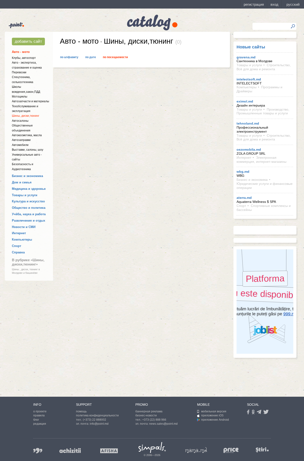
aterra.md (244, 198)
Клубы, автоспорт (24, 58)
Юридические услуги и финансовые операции (265, 186)
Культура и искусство (28, 201)
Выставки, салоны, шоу (27, 149)
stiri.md (262, 450)
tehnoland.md (248, 123)
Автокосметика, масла (27, 135)
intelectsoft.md (249, 79)
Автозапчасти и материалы (30, 101)
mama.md (196, 450)
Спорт (16, 246)
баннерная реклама (148, 411)
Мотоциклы (19, 96)
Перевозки (19, 72)
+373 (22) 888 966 (154, 419)
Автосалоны (20, 120)
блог (36, 419)
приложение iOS (212, 415)
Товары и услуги (24, 195)
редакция (39, 423)
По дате (90, 57)
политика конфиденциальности (97, 415)
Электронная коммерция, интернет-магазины (261, 159)
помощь (81, 411)
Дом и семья (22, 182)
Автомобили (20, 145)
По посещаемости (115, 57)
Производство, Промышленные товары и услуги (263, 111)
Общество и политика (28, 208)
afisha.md (109, 450)
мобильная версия (213, 411)
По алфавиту (69, 57)
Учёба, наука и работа (29, 214)
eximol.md (245, 101)
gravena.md (246, 57)
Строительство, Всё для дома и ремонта (264, 67)
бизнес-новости (146, 415)
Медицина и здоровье (29, 189)
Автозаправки (21, 140)
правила (39, 415)
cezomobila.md (249, 149)
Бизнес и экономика (27, 176)
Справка (18, 252)
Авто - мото (21, 52)
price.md (231, 450)
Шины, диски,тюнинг (25, 115)
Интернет (19, 233)
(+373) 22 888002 (94, 419)
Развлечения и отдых (28, 220)
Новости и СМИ (23, 227)
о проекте (40, 411)
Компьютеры (22, 239)
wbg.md (243, 171)
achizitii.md (70, 450)
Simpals (152, 447)
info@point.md (99, 423)
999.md (37, 450)
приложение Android (215, 419)
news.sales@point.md (163, 423)
